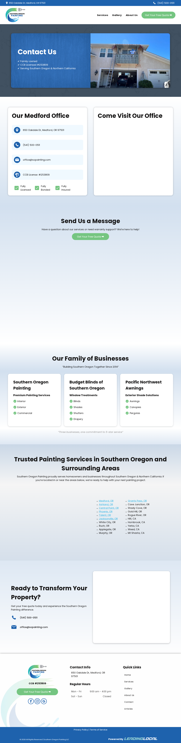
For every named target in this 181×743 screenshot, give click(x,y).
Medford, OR (106, 500)
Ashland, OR (106, 504)
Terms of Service (98, 729)
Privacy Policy (81, 729)
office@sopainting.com (37, 159)
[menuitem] (102, 15)
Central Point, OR (109, 508)
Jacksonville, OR (108, 518)
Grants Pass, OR (137, 500)
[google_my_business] (44, 701)
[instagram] (37, 701)
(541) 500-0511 (31, 145)
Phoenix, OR (105, 511)
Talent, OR (105, 515)
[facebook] (31, 701)
